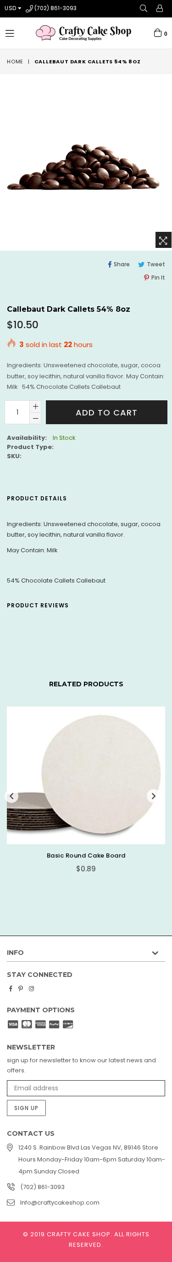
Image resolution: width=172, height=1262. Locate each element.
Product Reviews (38, 605)
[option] (82, 796)
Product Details (37, 498)
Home (15, 61)
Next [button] (154, 796)
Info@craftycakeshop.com (60, 1202)
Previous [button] (11, 796)
